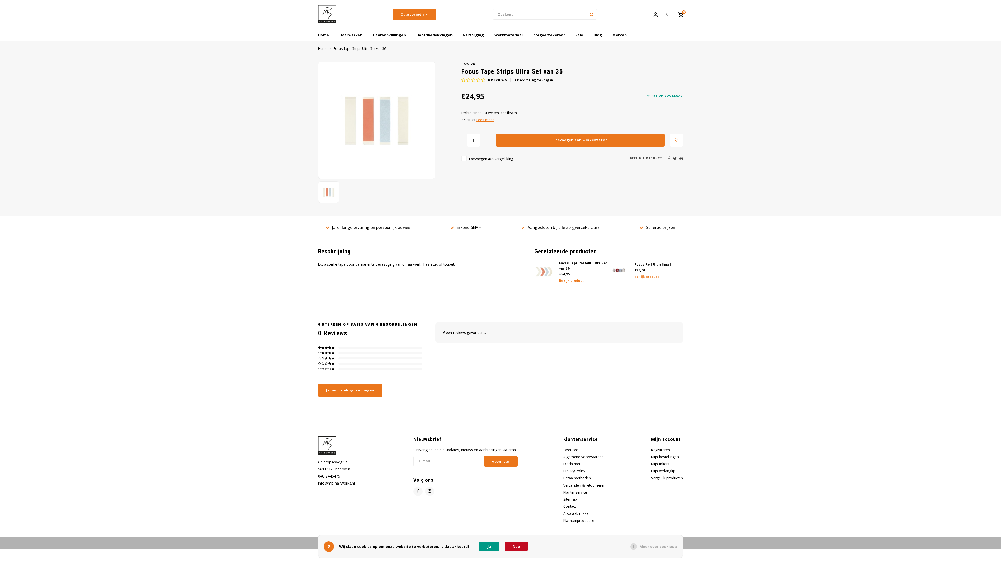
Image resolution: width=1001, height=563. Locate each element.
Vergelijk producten (667, 477)
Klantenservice (575, 492)
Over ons (571, 449)
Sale (579, 35)
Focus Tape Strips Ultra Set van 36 (360, 48)
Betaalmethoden (577, 477)
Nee (516, 546)
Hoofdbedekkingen (434, 35)
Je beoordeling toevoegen (533, 80)
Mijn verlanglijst (664, 470)
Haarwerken (350, 35)
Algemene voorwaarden (583, 456)
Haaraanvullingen (389, 35)
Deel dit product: (646, 158)
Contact (569, 506)
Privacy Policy (574, 470)
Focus (468, 64)
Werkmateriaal (508, 35)
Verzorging (473, 35)
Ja (489, 546)
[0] (680, 14)
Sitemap (570, 499)
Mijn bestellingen (665, 456)
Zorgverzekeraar (549, 35)
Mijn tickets (660, 463)
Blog (598, 35)
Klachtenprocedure (578, 520)
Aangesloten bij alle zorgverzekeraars (564, 227)
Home (323, 35)
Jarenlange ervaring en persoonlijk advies (371, 227)
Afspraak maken (577, 513)
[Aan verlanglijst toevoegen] (676, 140)
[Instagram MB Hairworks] (429, 491)
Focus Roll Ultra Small (652, 264)
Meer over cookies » (658, 546)
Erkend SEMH (469, 227)
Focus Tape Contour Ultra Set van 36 (583, 265)
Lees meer (485, 119)
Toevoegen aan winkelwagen (580, 140)
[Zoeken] (592, 14)
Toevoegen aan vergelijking (490, 159)
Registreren (660, 449)
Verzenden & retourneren (584, 485)
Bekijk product (571, 280)
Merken (619, 35)
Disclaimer (572, 463)
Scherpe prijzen (660, 227)
